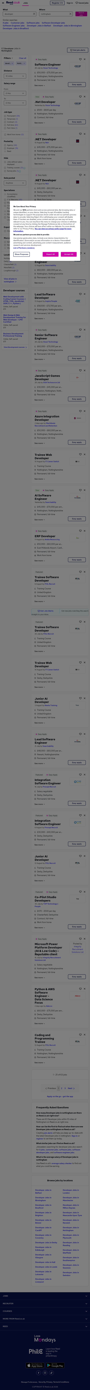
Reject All (50, 254)
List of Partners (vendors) (24, 248)
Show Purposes (21, 254)
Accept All (68, 254)
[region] (45, 231)
